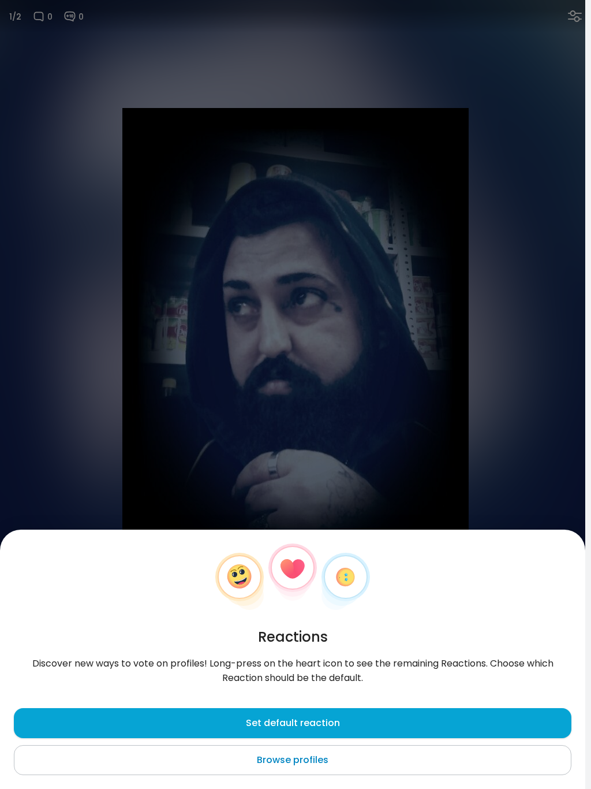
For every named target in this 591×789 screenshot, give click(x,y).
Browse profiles (292, 759)
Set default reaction (293, 723)
